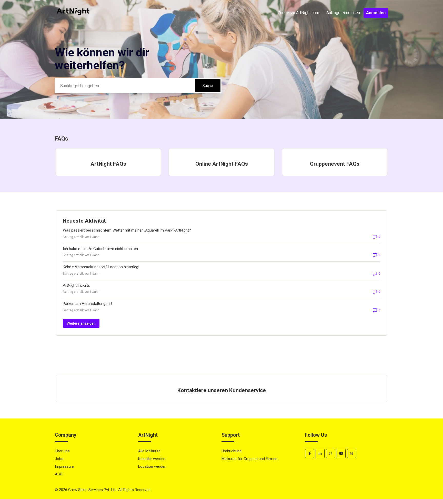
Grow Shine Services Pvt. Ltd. (92, 489)
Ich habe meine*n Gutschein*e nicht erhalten (100, 248)
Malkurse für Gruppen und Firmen (249, 458)
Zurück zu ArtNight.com (298, 12)
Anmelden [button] (376, 12)
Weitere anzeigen (83, 323)
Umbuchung (231, 451)
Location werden (152, 466)
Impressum (64, 466)
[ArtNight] (73, 23)
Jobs (59, 458)
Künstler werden (151, 458)
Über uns (62, 451)
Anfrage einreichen (343, 12)
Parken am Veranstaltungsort (87, 303)
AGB (58, 474)
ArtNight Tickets (76, 285)
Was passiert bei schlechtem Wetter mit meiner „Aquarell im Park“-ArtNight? (127, 230)
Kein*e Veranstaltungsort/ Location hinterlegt (101, 267)
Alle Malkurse (149, 451)
